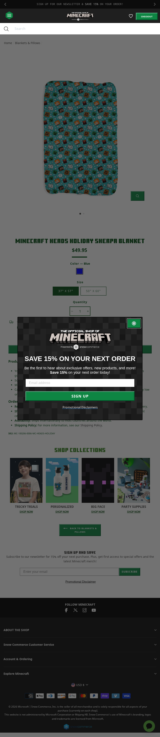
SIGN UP (80, 396)
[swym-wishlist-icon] (131, 17)
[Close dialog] (134, 323)
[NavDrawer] (9, 15)
